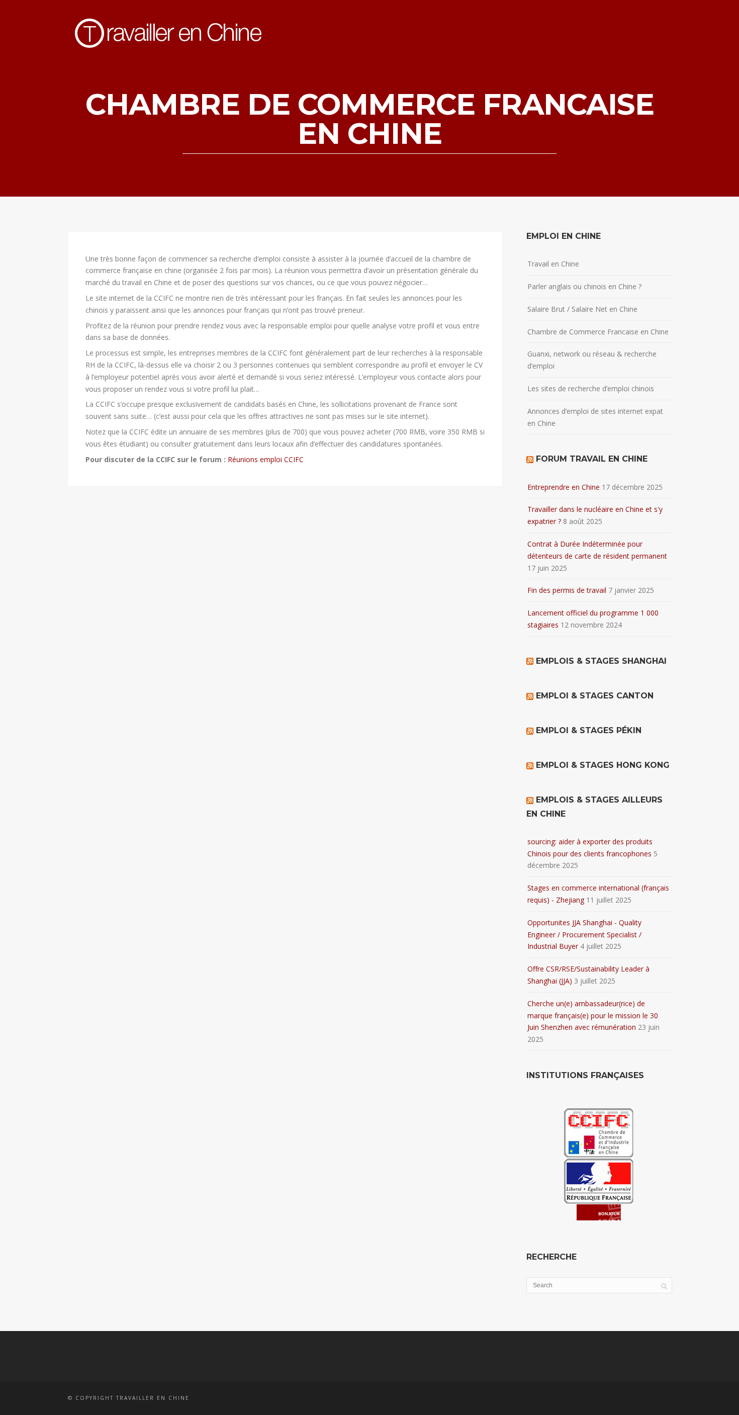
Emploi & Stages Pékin (588, 730)
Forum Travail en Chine (592, 459)
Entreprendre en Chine (563, 487)
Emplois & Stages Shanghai (601, 661)
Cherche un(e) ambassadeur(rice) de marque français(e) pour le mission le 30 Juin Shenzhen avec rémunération (592, 1015)
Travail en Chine (553, 264)
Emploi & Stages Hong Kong (603, 765)
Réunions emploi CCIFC (266, 459)
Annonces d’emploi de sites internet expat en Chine (595, 417)
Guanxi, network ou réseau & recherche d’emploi (592, 360)
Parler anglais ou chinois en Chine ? (584, 286)
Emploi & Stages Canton (595, 695)
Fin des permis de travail (566, 590)
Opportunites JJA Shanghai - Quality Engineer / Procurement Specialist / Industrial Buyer (584, 934)
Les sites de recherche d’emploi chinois (590, 388)
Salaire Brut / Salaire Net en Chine (582, 309)
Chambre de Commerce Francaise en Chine (598, 331)
